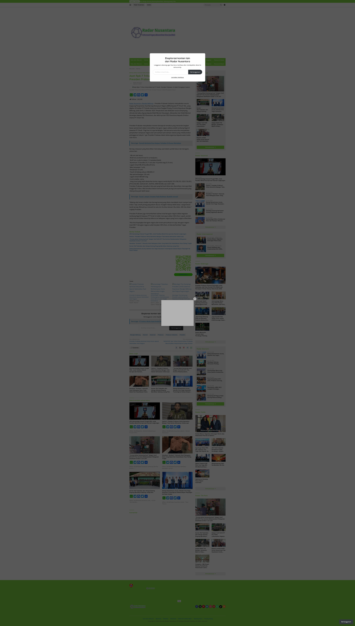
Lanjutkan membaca (177, 77)
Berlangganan (195, 72)
